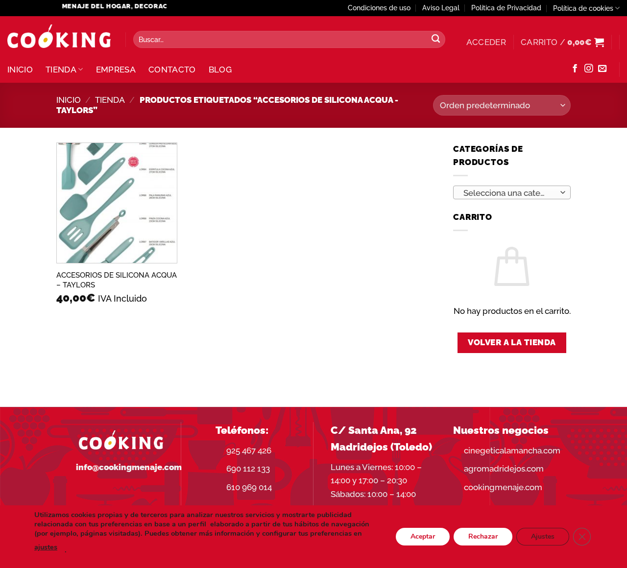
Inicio (20, 69)
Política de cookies (583, 8)
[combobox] (512, 192)
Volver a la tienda (512, 342)
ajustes (45, 547)
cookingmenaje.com (503, 487)
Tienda (61, 69)
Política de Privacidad (506, 8)
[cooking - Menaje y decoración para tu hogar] (59, 36)
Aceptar (422, 536)
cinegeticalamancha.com (512, 450)
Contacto (172, 69)
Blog (220, 69)
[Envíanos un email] (602, 69)
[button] (486, 42)
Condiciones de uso (379, 8)
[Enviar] (435, 39)
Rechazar (483, 536)
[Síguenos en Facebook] (575, 69)
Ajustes (543, 536)
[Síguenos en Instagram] (588, 69)
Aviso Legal (440, 8)
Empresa (116, 69)
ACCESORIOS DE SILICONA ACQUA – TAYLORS (116, 280)
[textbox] (508, 193)
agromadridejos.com (504, 468)
